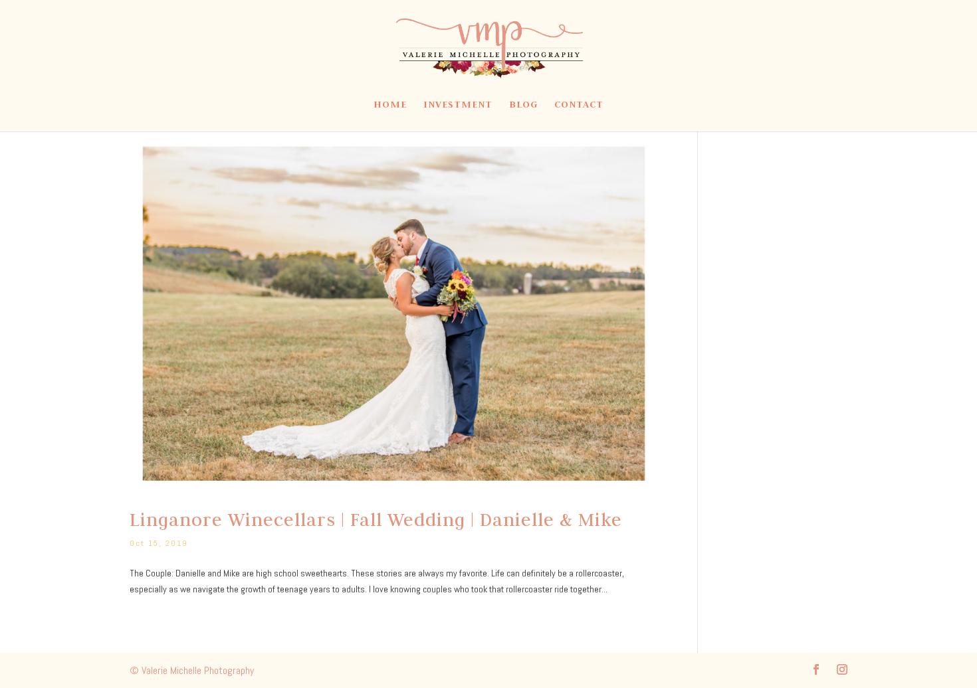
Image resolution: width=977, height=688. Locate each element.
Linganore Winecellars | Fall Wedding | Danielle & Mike (376, 519)
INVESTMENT (457, 105)
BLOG (523, 105)
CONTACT (578, 105)
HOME (390, 105)
